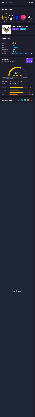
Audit (17, 83)
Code (12, 83)
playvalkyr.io (15, 47)
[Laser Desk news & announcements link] (32, 2)
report (30, 61)
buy (16, 29)
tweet (23, 29)
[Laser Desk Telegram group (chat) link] (29, 2)
